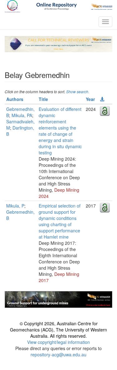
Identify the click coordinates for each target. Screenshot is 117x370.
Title (43, 99)
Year (90, 99)
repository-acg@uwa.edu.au (58, 354)
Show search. (77, 91)
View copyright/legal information (58, 342)
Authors (14, 99)
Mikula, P (15, 206)
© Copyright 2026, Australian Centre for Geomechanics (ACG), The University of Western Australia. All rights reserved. (58, 329)
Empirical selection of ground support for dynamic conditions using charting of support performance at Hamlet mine (59, 221)
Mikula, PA (22, 115)
